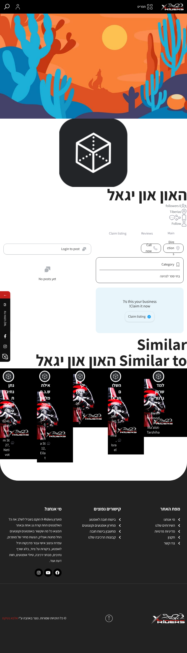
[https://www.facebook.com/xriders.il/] (5, 336)
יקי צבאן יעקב (80, 391)
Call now (148, 248)
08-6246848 (6, 421)
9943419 (114, 421)
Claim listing (137, 316)
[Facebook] (57, 573)
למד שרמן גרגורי (158, 391)
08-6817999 (78, 413)
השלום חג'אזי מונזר (116, 398)
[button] (184, 218)
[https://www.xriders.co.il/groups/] (5, 357)
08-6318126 (43, 417)
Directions (170, 248)
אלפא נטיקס (10, 618)
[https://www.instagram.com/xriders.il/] (5, 346)
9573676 (151, 406)
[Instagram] (39, 573)
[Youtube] (48, 573)
